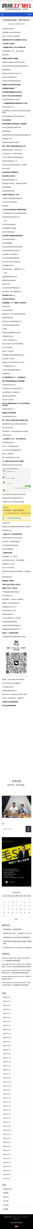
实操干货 (5, 1197)
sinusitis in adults (7, 958)
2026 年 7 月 (7, 1001)
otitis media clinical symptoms (12, 983)
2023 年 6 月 (7, 1146)
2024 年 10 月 (7, 1086)
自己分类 (5, 1201)
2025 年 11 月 (7, 1033)
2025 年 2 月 (7, 1070)
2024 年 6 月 (7, 1102)
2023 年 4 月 (7, 1150)
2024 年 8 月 (7, 1094)
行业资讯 (5, 1205)
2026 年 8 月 (7, 997)
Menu (29, 14)
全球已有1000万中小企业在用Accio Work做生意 (17, 948)
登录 (22, 785)
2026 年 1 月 (6, 1025)
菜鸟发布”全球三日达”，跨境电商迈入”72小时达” (17, 933)
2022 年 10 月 (7, 1174)
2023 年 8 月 (7, 1142)
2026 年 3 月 (7, 1017)
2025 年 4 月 (7, 1062)
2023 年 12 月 (7, 1126)
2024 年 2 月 (7, 1118)
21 (20, 909)
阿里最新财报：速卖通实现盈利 (12, 929)
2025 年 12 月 (7, 1029)
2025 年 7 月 (7, 1050)
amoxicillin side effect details (11, 964)
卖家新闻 (5, 1193)
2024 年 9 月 (7, 1090)
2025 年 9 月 (7, 1042)
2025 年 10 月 (7, 1038)
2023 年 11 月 (7, 1130)
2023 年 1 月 (6, 1162)
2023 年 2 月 (7, 1158)
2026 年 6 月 (7, 1005)
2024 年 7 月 (7, 1098)
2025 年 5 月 (7, 1058)
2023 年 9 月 (7, 1138)
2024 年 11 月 (7, 1082)
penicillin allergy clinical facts (11, 976)
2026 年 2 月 (7, 1021)
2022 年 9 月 (7, 1179)
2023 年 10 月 (7, 1134)
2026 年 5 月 (7, 1009)
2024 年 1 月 (6, 1122)
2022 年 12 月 (7, 1166)
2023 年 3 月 (7, 1154)
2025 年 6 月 (7, 1054)
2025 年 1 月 (6, 1074)
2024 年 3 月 (7, 1114)
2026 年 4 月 (7, 1013)
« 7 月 (16, 919)
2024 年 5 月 (7, 1106)
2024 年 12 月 (7, 1078)
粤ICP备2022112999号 (16, 1222)
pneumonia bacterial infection (12, 970)
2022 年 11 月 (7, 1170)
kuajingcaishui (7, 1189)
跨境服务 (5, 1209)
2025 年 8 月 (7, 1046)
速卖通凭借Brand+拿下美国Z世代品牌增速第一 (17, 937)
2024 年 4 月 (7, 1110)
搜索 (3, 824)
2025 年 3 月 (7, 1066)
